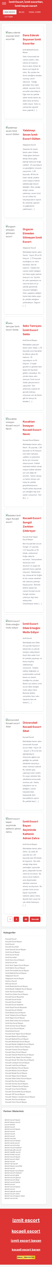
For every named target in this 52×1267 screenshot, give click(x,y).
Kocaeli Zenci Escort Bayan (16, 1102)
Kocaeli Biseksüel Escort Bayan (17, 1042)
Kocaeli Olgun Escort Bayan (16, 1076)
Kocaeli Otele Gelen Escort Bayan (18, 1078)
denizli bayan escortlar (13, 1166)
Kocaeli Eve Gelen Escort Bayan (17, 1047)
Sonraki (35, 919)
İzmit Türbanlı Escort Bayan (15, 1015)
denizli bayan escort (12, 1122)
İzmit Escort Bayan (30, 340)
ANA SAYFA (10, 12)
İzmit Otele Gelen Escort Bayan (17, 1021)
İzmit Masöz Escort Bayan (15, 1013)
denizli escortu (10, 1138)
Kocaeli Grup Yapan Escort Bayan (18, 1057)
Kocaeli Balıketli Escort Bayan (17, 1039)
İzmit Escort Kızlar (12, 955)
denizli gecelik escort (13, 1150)
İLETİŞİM (9, 17)
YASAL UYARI (35, 12)
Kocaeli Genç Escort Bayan (15, 1052)
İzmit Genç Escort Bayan (14, 960)
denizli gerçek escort (13, 1191)
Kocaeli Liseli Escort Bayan (15, 1065)
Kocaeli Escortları (12, 947)
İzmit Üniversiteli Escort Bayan (17, 970)
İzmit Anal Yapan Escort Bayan (17, 965)
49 (26, 919)
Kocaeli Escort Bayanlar (14, 997)
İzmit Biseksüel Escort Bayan (16, 986)
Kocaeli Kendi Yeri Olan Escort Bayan (19, 1060)
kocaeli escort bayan (26, 1249)
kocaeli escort (26, 1231)
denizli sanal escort (12, 1143)
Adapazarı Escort (29, 145)
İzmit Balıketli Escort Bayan (15, 973)
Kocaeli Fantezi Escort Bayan (16, 1049)
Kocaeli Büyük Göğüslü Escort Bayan (19, 1044)
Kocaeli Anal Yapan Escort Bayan (18, 1034)
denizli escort (10, 1127)
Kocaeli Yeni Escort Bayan (15, 1099)
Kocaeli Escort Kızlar (13, 999)
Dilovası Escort (11, 984)
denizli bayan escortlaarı (14, 1171)
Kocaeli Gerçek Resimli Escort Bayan (19, 1055)
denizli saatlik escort (13, 1152)
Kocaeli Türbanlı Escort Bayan (17, 1086)
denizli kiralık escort (12, 1154)
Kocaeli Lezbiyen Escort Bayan (17, 1063)
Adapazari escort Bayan (14, 978)
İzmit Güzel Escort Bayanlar (16, 1007)
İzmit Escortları (11, 957)
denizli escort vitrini (12, 1194)
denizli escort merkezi (13, 1173)
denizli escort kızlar (12, 1145)
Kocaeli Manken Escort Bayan (17, 1068)
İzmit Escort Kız (11, 962)
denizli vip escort (11, 1164)
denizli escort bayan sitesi (15, 1196)
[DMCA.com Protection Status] (26, 1259)
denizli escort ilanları (13, 1141)
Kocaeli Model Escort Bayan (16, 1073)
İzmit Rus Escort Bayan (14, 1023)
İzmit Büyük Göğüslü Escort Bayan (18, 989)
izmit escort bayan (26, 1241)
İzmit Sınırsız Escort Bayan (15, 1026)
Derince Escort (11, 981)
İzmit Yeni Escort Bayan (14, 992)
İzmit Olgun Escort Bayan (15, 1018)
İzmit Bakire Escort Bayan (15, 968)
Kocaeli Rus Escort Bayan (15, 1081)
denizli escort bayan (12, 1120)
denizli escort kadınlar (13, 1148)
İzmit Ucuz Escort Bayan (14, 1028)
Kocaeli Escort (28, 737)
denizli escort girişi (12, 1175)
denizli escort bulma (12, 1182)
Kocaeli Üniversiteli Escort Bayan (18, 1092)
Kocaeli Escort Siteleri (13, 1010)
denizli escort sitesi (12, 1159)
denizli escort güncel (13, 1177)
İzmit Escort (27, 638)
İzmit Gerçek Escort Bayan (15, 949)
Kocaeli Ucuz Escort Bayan (15, 1089)
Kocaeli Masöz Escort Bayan (16, 1070)
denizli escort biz (11, 1198)
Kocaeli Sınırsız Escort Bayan (16, 1084)
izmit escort (26, 1220)
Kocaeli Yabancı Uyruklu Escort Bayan (20, 1097)
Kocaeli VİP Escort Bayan (15, 1094)
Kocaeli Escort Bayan (31, 440)
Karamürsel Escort (12, 1031)
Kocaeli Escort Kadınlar (14, 1005)
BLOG (21, 12)
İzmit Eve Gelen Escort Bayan (16, 994)
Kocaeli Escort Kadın (13, 1002)
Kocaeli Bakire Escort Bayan (16, 1036)
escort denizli (10, 1125)
